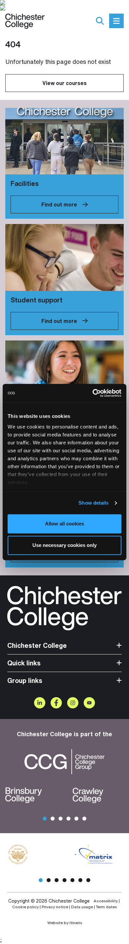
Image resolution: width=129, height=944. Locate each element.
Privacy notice (55, 907)
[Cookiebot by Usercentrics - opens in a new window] (92, 393)
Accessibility (106, 901)
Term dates (106, 907)
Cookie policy (25, 907)
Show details (93, 503)
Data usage (82, 907)
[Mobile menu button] (116, 21)
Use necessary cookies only (64, 545)
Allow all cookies (64, 523)
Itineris (75, 922)
